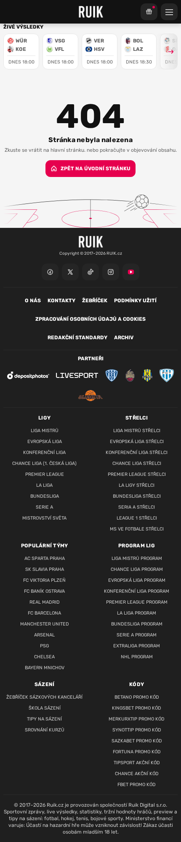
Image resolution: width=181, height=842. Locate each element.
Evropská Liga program (136, 580)
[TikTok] (90, 272)
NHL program (137, 657)
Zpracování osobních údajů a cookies (90, 319)
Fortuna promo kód (137, 752)
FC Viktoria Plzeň (44, 580)
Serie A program (137, 635)
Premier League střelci (137, 474)
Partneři (91, 359)
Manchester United (44, 624)
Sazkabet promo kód (137, 741)
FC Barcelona (44, 613)
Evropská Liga (44, 441)
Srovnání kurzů (44, 730)
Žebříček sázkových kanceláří (44, 697)
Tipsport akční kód (137, 762)
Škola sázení (45, 708)
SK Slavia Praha (44, 569)
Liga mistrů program (137, 558)
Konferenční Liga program (136, 591)
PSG (44, 646)
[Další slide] (167, 51)
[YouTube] (130, 272)
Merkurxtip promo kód (137, 719)
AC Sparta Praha (44, 558)
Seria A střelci (136, 507)
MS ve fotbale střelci (137, 529)
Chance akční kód (137, 773)
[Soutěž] (149, 11)
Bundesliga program (136, 624)
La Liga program (136, 613)
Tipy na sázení (44, 719)
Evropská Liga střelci (137, 441)
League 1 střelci (137, 518)
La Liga (44, 485)
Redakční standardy (77, 337)
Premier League (44, 474)
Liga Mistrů (45, 430)
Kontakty (61, 301)
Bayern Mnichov (44, 667)
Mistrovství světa (44, 518)
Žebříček (94, 301)
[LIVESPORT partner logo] (77, 375)
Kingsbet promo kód (136, 708)
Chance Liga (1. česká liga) (44, 463)
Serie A (44, 507)
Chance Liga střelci (136, 463)
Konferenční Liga (44, 452)
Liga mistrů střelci (136, 430)
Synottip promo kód (136, 730)
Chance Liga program (137, 569)
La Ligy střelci (136, 485)
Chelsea (44, 657)
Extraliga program (136, 646)
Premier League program (137, 602)
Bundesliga (44, 496)
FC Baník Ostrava (44, 591)
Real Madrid (44, 602)
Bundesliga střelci (137, 496)
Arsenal (44, 635)
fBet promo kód (136, 784)
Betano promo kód (136, 697)
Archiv (123, 337)
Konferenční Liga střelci (137, 452)
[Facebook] (50, 272)
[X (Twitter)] (70, 272)
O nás (33, 301)
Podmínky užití (135, 301)
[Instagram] (110, 272)
